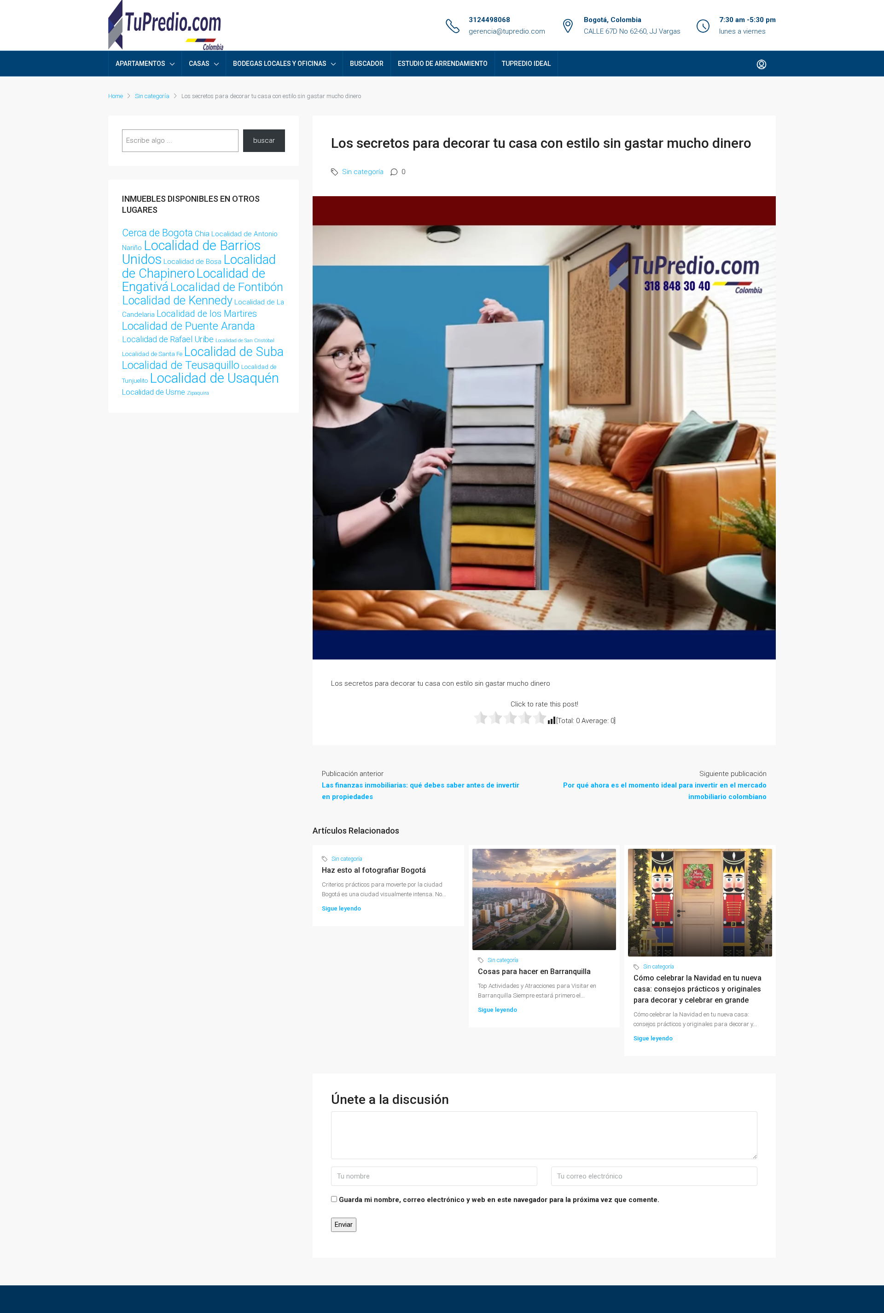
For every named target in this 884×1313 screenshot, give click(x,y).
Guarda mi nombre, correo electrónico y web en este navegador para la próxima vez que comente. (499, 1200)
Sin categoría (152, 96)
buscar (264, 140)
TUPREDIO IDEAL (526, 63)
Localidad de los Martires (207, 314)
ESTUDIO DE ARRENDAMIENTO (443, 63)
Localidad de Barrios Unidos (191, 252)
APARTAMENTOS (140, 63)
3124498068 (489, 20)
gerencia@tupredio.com (507, 31)
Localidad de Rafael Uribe (168, 339)
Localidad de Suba (234, 351)
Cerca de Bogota (157, 233)
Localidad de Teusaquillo (180, 365)
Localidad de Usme (153, 392)
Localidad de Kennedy (177, 300)
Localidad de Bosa (192, 261)
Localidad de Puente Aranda (188, 326)
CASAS (199, 63)
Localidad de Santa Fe (152, 353)
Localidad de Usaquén (214, 378)
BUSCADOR (367, 63)
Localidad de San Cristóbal (244, 341)
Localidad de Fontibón (226, 287)
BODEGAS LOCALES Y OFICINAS (279, 63)
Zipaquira (198, 393)
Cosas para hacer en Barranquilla (534, 971)
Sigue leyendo (341, 908)
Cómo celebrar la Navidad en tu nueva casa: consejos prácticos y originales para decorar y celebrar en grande (698, 989)
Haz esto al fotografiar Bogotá (374, 870)
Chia (202, 233)
